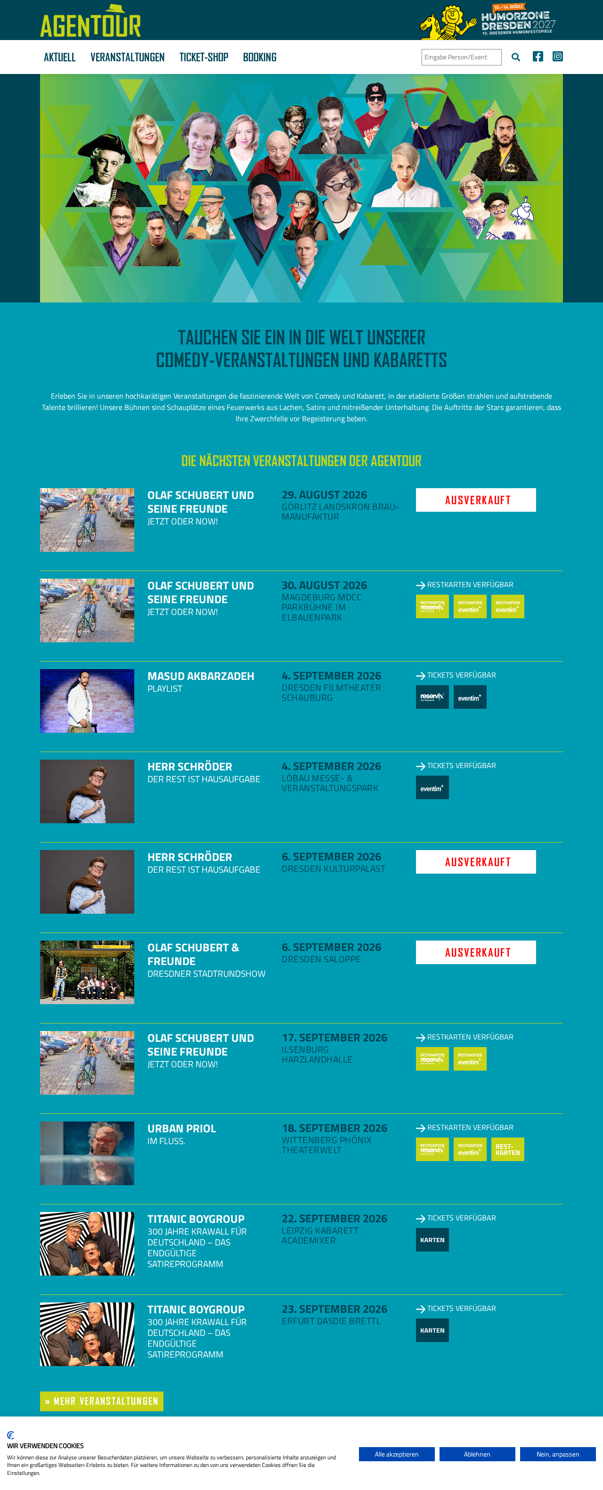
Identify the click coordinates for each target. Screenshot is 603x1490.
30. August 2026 (324, 584)
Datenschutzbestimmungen (312, 1428)
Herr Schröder (189, 766)
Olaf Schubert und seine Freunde (200, 501)
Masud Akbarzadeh (200, 675)
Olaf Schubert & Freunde (193, 954)
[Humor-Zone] (487, 20)
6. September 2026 (331, 856)
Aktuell (60, 57)
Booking (260, 57)
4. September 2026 (331, 675)
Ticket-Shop (203, 57)
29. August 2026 (324, 494)
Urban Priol (181, 1128)
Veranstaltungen (127, 57)
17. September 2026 (334, 1037)
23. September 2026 (334, 1308)
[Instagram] (555, 57)
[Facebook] (538, 57)
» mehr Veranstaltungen (102, 1401)
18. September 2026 (334, 1127)
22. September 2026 (334, 1218)
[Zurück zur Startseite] (90, 20)
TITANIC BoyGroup (195, 1218)
